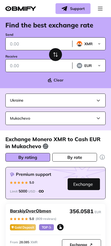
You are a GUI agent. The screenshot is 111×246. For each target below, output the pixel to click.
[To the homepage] (20, 8)
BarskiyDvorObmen (30, 210)
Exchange (83, 184)
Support (77, 8)
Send (9, 35)
